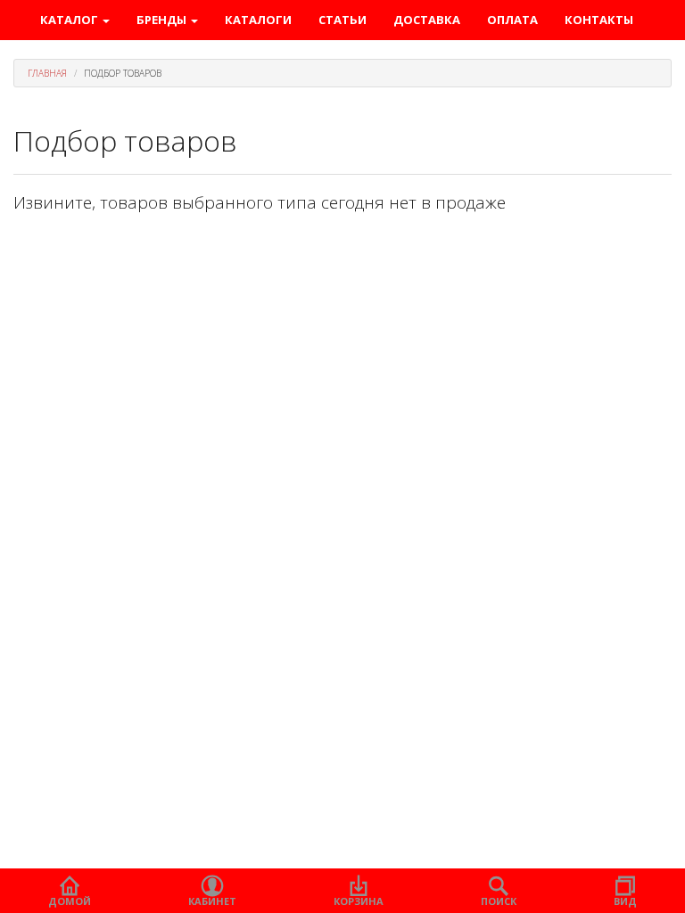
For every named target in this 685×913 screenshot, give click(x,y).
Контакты (599, 20)
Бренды (162, 20)
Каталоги (258, 20)
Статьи (342, 20)
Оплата (512, 20)
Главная (47, 73)
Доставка (426, 20)
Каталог (70, 20)
